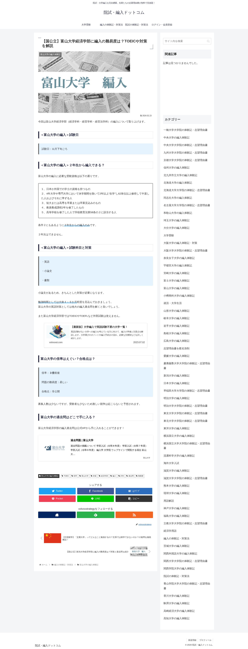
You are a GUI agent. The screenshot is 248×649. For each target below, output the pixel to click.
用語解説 (169, 500)
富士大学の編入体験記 (176, 280)
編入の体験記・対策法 (176, 538)
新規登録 (192, 640)
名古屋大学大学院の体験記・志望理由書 (187, 205)
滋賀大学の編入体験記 (176, 470)
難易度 (140, 476)
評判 (122, 476)
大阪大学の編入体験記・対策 (180, 242)
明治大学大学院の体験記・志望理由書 (186, 405)
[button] (208, 41)
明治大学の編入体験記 (176, 398)
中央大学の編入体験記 (176, 137)
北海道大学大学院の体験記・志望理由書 (187, 190)
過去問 (131, 476)
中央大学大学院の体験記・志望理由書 (186, 145)
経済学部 (104, 476)
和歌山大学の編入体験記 (178, 212)
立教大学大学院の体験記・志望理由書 (186, 523)
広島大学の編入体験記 (176, 340)
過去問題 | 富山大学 (82, 440)
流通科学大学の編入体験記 (179, 455)
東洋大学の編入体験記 (176, 428)
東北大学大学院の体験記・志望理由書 (186, 420)
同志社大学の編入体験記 (178, 197)
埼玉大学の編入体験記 (176, 220)
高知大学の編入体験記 (176, 618)
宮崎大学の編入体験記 (176, 273)
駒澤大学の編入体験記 (176, 603)
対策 (94, 476)
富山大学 (85, 476)
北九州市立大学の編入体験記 (180, 175)
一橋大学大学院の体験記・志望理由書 (186, 130)
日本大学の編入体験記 (176, 383)
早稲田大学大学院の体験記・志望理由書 (187, 390)
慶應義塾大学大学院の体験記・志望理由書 (187, 365)
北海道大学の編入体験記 (178, 182)
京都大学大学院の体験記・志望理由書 (186, 160)
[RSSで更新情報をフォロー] (134, 515)
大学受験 (169, 235)
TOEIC (66, 476)
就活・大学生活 (173, 303)
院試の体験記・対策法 (176, 576)
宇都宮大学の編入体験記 (178, 265)
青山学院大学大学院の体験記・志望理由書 (187, 586)
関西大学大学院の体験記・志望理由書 (186, 561)
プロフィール (205, 640)
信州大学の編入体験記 (176, 167)
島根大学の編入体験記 (176, 333)
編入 (114, 476)
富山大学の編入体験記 (50, 476)
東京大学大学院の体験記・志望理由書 (186, 413)
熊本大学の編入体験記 (176, 485)
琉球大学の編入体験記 (176, 493)
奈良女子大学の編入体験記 (179, 258)
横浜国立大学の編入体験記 (179, 435)
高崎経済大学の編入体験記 (179, 610)
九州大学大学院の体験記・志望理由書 (186, 152)
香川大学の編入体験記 (176, 595)
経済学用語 (170, 530)
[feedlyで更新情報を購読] (95, 515)
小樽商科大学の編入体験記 (179, 295)
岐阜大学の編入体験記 (176, 318)
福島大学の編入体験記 (176, 515)
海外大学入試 (171, 463)
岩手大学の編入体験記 (176, 325)
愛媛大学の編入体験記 (176, 355)
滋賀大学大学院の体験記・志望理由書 (186, 478)
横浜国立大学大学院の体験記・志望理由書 (187, 445)
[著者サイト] (57, 515)
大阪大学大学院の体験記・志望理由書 (186, 250)
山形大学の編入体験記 (176, 310)
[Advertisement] (187, 90)
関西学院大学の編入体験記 (179, 568)
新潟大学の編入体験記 (176, 375)
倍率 (75, 476)
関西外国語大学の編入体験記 (180, 553)
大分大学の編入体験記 (176, 227)
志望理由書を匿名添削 (176, 348)
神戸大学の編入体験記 (176, 508)
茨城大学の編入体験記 (176, 545)
